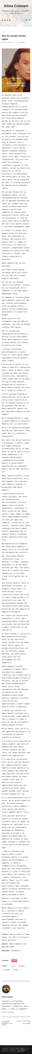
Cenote (23, 1049)
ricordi (16, 969)
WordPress (21, 1051)
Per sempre (23, 1022)
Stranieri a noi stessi (7, 1023)
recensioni (7, 969)
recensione (21, 966)
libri (12, 966)
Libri (3, 32)
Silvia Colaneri (16, 6)
